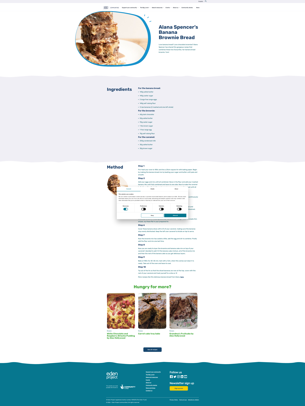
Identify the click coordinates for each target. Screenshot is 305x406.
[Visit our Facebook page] (171, 376)
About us (148, 382)
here (182, 277)
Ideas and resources (152, 377)
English (200, 1)
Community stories (151, 385)
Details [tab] (152, 189)
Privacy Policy (174, 399)
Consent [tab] (128, 189)
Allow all (175, 215)
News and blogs (150, 388)
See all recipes (152, 349)
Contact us (149, 390)
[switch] (143, 209)
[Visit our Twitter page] (174, 376)
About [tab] (176, 189)
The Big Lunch (150, 374)
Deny (152, 215)
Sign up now (179, 388)
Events (148, 380)
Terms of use (183, 399)
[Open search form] (205, 1)
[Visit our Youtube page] (185, 376)
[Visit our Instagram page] (178, 376)
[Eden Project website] (113, 377)
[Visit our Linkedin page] (182, 376)
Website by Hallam (193, 399)
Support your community (153, 372)
